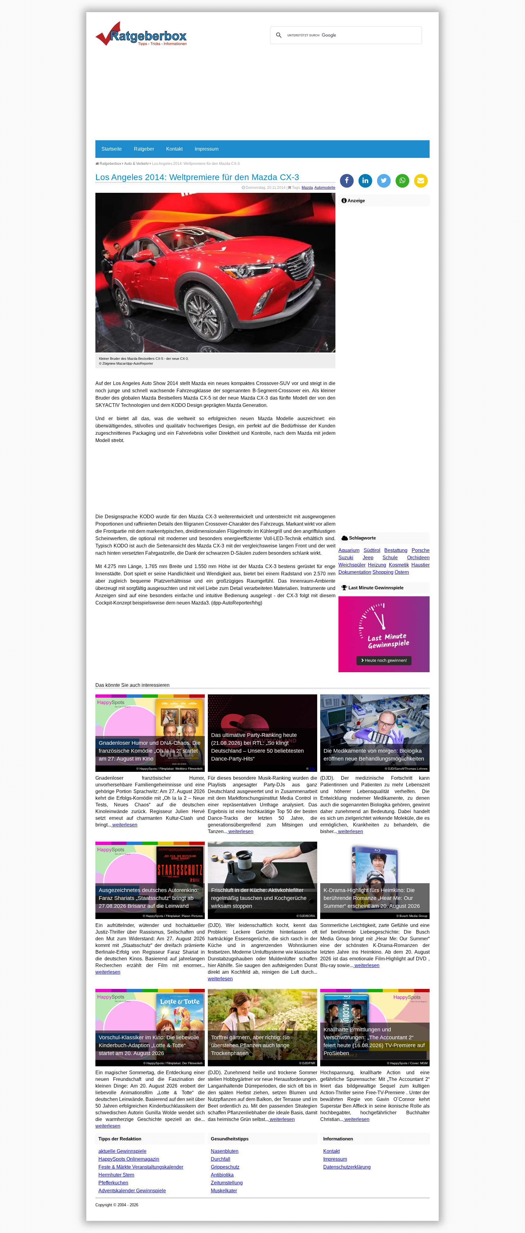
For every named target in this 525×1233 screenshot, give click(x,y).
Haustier (420, 564)
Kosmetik (399, 564)
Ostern (402, 572)
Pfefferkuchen (113, 1182)
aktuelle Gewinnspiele (122, 1151)
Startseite (111, 149)
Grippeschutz (225, 1167)
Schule (390, 557)
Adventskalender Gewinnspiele (132, 1190)
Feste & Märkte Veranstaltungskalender (140, 1167)
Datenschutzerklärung (347, 1167)
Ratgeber (144, 149)
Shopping (382, 572)
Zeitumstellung (227, 1182)
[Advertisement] (262, 94)
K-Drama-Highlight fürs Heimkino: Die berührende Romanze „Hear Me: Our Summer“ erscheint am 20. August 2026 (372, 898)
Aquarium (348, 550)
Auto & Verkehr (136, 164)
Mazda (307, 188)
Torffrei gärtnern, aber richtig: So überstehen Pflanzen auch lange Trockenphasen (250, 1045)
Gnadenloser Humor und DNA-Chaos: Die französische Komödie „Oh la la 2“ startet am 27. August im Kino (150, 751)
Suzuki (345, 557)
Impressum (206, 149)
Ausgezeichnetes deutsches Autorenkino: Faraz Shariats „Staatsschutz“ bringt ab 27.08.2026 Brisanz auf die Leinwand (149, 898)
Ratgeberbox (110, 164)
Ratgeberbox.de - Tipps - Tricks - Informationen (141, 33)
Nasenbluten (224, 1151)
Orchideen (418, 557)
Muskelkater (224, 1190)
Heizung (377, 564)
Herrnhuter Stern (116, 1174)
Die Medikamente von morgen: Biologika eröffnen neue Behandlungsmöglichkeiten (374, 755)
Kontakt (174, 149)
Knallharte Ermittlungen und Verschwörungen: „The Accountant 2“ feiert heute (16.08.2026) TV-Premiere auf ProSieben (374, 1041)
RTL (312, 768)
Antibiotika (222, 1174)
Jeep (368, 557)
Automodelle (324, 188)
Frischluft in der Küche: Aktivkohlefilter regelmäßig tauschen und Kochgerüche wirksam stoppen (259, 898)
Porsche (421, 550)
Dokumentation (354, 572)
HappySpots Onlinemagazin (128, 1159)
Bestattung (395, 550)
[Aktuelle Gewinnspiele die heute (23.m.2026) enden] (384, 670)
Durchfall (220, 1159)
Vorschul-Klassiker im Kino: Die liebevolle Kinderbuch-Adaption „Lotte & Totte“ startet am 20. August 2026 (149, 1045)
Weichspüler (351, 564)
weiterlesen (124, 824)
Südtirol (372, 550)
